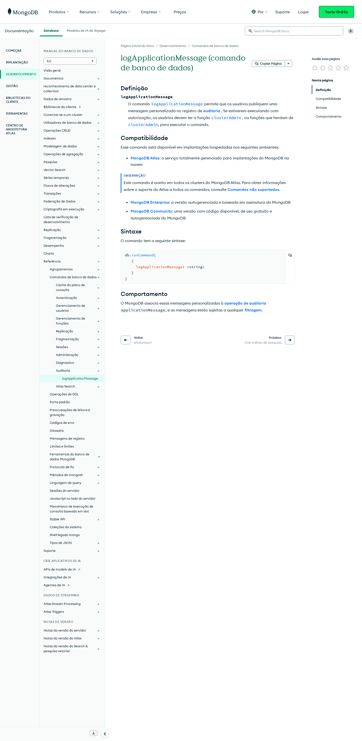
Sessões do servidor (65, 491)
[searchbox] (294, 31)
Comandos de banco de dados (215, 46)
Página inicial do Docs (137, 46)
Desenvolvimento (173, 46)
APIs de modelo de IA (60, 569)
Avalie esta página (326, 59)
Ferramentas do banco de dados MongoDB (69, 456)
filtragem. (254, 310)
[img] (315, 68)
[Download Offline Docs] (94, 733)
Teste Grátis (336, 11)
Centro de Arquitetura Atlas (16, 129)
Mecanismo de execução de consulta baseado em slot (71, 508)
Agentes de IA (54, 585)
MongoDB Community (151, 211)
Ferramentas (17, 113)
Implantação (17, 62)
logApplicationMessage (80, 378)
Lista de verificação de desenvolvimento (61, 219)
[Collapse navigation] (105, 733)
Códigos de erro (62, 423)
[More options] (288, 63)
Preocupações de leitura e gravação (70, 412)
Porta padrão (60, 402)
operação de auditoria (245, 303)
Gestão (12, 86)
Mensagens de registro (67, 438)
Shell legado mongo (65, 535)
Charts (49, 253)
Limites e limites (62, 446)
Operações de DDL (64, 394)
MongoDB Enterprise (150, 202)
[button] (259, 12)
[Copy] (290, 255)
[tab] (51, 30)
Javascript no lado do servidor (73, 498)
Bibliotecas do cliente (18, 100)
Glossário (57, 430)
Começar (13, 50)
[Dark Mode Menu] (350, 31)
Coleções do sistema (66, 527)
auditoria (211, 110)
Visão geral (52, 70)
